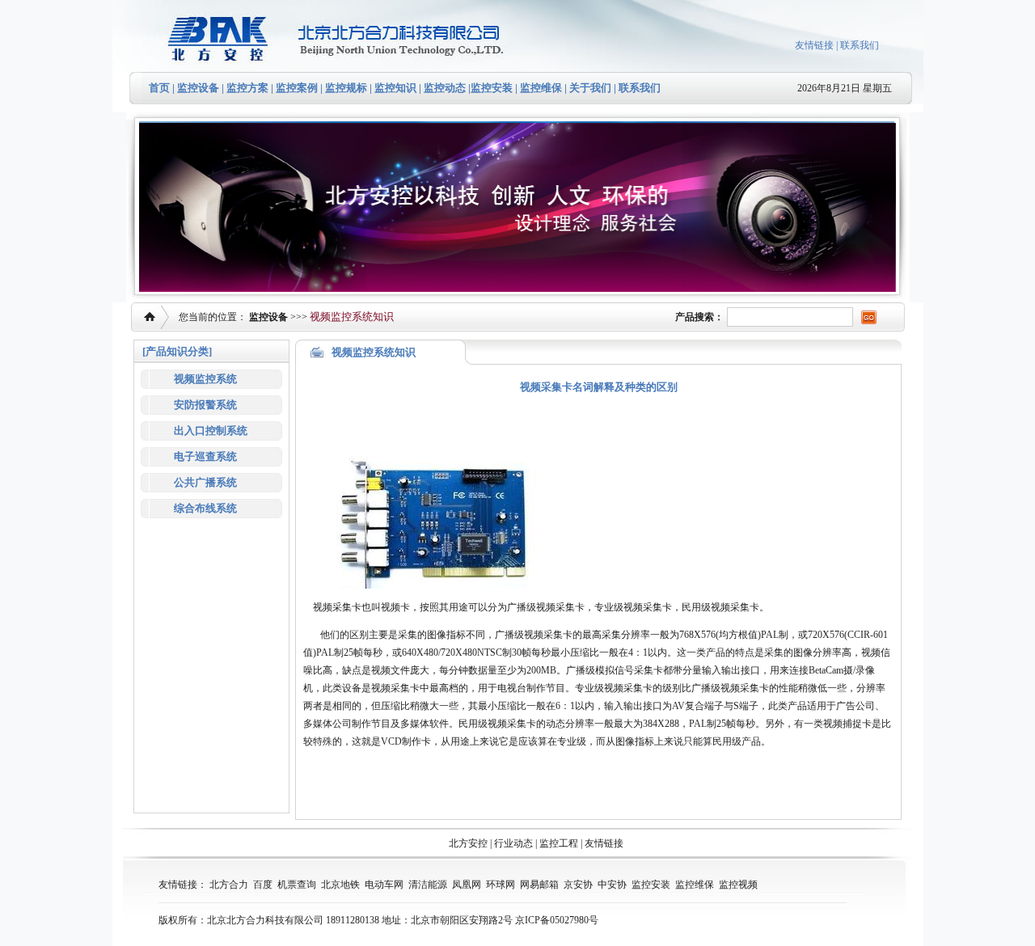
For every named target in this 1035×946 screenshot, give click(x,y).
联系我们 (859, 45)
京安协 (578, 884)
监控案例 (297, 88)
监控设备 (198, 88)
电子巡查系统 (205, 456)
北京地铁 (340, 884)
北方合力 (228, 884)
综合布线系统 (205, 508)
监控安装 (492, 88)
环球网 (500, 884)
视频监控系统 (205, 379)
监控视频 (738, 884)
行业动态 (513, 843)
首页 (159, 88)
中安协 (612, 884)
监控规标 (346, 88)
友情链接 (814, 45)
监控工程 (558, 843)
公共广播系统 (205, 482)
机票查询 (296, 884)
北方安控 (468, 843)
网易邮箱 (539, 884)
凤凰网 (466, 884)
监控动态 (445, 88)
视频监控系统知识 (352, 316)
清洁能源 (427, 884)
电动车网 (384, 884)
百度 (262, 884)
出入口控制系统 (210, 430)
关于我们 (589, 88)
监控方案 (247, 88)
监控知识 (395, 88)
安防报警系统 (205, 405)
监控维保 (541, 88)
